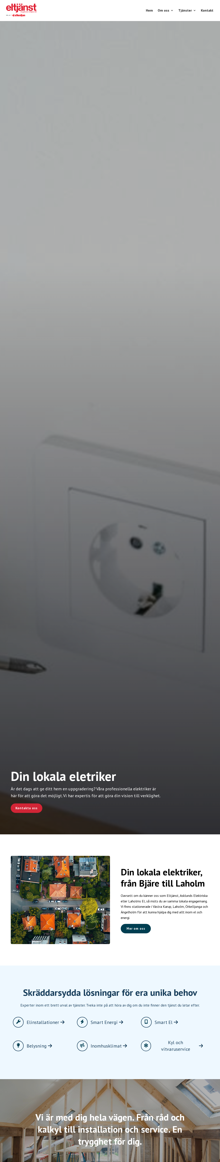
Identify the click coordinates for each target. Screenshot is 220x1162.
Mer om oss (136, 928)
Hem (149, 10)
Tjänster (185, 10)
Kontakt (207, 10)
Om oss (163, 10)
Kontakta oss (26, 808)
